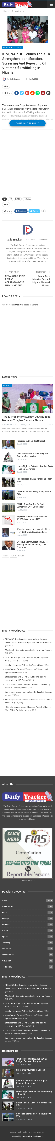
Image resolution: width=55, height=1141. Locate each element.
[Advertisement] (27, 163)
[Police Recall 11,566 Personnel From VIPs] (8, 482)
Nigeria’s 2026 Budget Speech (31, 441)
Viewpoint (6, 961)
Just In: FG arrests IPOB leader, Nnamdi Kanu (24, 665)
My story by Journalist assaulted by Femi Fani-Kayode (28, 650)
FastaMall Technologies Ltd (33, 1136)
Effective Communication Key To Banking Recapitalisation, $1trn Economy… (32, 544)
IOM (10, 199)
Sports (5, 936)
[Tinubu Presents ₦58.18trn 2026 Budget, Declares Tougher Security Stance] (27, 398)
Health (5, 930)
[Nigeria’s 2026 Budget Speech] (8, 444)
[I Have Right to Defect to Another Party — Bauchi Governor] (8, 469)
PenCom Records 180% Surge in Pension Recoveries (31, 1081)
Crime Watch (9, 47)
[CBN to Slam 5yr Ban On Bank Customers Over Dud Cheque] (8, 507)
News (19, 47)
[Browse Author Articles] (27, 229)
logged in (17, 305)
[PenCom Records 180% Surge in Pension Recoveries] (8, 457)
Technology (7, 967)
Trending (6, 942)
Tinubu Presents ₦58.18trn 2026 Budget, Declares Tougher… (31, 1060)
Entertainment (8, 955)
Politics (5, 912)
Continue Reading (27, 123)
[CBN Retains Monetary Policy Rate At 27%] (8, 495)
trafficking (27, 199)
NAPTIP (17, 199)
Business (7, 385)
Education (6, 948)
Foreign (5, 918)
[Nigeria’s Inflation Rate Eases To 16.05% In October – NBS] (8, 520)
